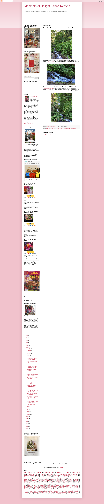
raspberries (26, 493)
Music (31, 488)
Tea (38, 475)
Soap (49, 485)
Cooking (48, 487)
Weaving (50, 494)
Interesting (56, 475)
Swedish (43, 486)
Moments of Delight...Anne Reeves (47, 6)
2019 (27, 342)
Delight (36, 476)
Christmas (75, 474)
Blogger (61, 467)
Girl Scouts (61, 487)
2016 (27, 347)
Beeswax (59, 488)
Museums (71, 482)
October (28, 352)
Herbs (43, 484)
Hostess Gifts (68, 486)
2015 (27, 416)
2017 (27, 345)
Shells (58, 480)
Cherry (76, 481)
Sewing (65, 478)
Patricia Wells (75, 486)
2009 (27, 426)
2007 (27, 430)
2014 (27, 418)
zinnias (35, 493)
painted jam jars (37, 492)
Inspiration (76, 472)
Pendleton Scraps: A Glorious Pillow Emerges (32, 375)
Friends (50, 474)
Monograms (26, 488)
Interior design (32, 474)
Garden (39, 472)
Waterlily (43, 488)
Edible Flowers (58, 481)
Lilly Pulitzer (75, 487)
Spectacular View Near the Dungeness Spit (32, 372)
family (68, 484)
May (28, 408)
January (28, 414)
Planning (35, 481)
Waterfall (74, 128)
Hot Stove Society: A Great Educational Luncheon (32, 399)
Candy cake (35, 494)
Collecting (26, 475)
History (76, 485)
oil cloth (77, 492)
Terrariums (26, 491)
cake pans (41, 491)
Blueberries (31, 484)
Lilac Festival (56, 493)
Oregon (64, 128)
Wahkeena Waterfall (69, 128)
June (28, 406)
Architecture (43, 487)
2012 (27, 421)
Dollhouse (38, 484)
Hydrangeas (26, 480)
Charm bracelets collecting (42, 493)
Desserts (29, 478)
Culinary (71, 476)
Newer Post (45, 136)
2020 (27, 340)
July (27, 357)
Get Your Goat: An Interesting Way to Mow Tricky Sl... (32, 397)
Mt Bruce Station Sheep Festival (61, 492)
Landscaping (56, 491)
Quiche (46, 494)
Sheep (69, 492)
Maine (65, 482)
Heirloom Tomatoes (76, 488)
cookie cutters (43, 482)
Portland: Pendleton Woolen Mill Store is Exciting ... (32, 394)
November (29, 350)
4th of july (73, 484)
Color (71, 478)
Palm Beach (41, 478)
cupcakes (31, 479)
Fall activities (54, 487)
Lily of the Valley (32, 486)
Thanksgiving (70, 479)
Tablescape (31, 482)
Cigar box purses (27, 481)
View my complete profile (29, 123)
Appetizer (70, 480)
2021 (27, 339)
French (76, 479)
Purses (38, 486)
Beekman (43, 492)
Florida (25, 479)
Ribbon (52, 484)
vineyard (54, 494)
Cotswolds (50, 493)
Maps (61, 493)
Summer (40, 481)
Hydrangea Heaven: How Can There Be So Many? (32, 383)
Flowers (75, 475)
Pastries (52, 479)
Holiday (34, 478)
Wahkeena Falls (51, 61)
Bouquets (76, 480)
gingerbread (33, 480)
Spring (25, 476)
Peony (54, 480)
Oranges (64, 491)
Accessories (65, 481)
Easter (49, 476)
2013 (27, 420)
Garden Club (48, 480)
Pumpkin (26, 487)
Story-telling (64, 480)
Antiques (78, 476)
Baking (31, 476)
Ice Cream (49, 478)
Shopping (55, 476)
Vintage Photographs (33, 491)
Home (61, 136)
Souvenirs (58, 484)
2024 (27, 334)
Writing (37, 482)
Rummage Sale (43, 485)
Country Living (41, 480)
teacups (31, 493)
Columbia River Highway (48, 88)
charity (25, 484)
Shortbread (76, 491)
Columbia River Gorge (50, 128)
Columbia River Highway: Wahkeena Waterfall (31, 386)
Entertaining (49, 472)
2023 (27, 335)
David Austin (38, 479)
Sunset (76, 482)
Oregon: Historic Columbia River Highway (32, 389)
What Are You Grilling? (31, 404)
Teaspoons (69, 493)
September (29, 353)
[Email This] (60, 126)
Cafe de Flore (29, 494)
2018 (27, 343)
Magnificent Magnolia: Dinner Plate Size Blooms (32, 402)
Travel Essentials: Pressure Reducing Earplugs (32, 359)
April (28, 409)
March (28, 411)
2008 (27, 428)
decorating (49, 475)
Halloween (62, 486)
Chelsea (64, 488)
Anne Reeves (34, 96)
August (28, 355)
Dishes (63, 485)
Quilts (31, 487)
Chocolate (76, 478)
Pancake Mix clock (41, 494)
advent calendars (55, 485)
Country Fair (69, 488)
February (28, 413)
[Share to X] (63, 126)
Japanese (63, 479)
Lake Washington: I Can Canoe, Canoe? (31, 381)
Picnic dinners (70, 491)
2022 (27, 337)
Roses (42, 475)
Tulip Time (31, 492)
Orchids (47, 484)
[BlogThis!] (62, 126)
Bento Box (48, 492)
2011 (27, 423)
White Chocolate (49, 488)
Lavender (35, 485)
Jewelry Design (57, 478)
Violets (73, 492)
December (29, 348)
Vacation (63, 484)
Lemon (60, 482)
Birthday (71, 481)
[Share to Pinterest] (66, 126)
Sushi (64, 493)
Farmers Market (63, 476)
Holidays (26, 486)
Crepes (50, 491)
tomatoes (46, 491)
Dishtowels (51, 481)
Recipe (59, 472)
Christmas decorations (66, 475)
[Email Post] (58, 126)
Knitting (29, 485)
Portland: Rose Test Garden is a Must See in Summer (32, 391)
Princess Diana (37, 488)
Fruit (49, 482)
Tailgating (26, 492)
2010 (27, 425)
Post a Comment (48, 134)
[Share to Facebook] (64, 126)
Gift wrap (57, 486)
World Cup (74, 493)
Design (32, 475)
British (53, 492)
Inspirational (54, 482)
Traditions (43, 476)
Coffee (45, 481)
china (48, 486)
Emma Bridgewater (70, 485)
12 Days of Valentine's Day (63, 474)
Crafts (67, 472)
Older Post (77, 136)
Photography (28, 472)
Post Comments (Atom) (52, 139)
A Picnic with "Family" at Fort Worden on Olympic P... (32, 367)
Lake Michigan (46, 479)
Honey (25, 482)
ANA (58, 479)
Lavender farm (68, 487)
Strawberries (36, 487)
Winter (55, 488)
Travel (43, 474)
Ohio (60, 491)
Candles (52, 486)
